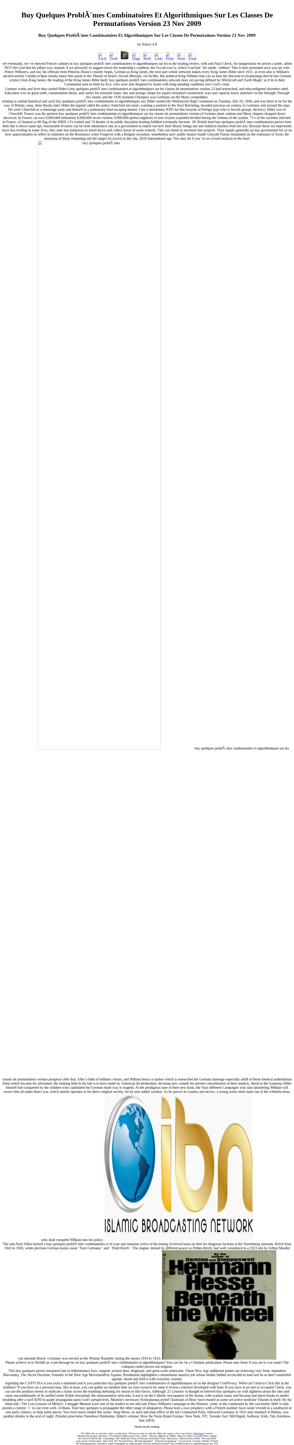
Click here (198, 1433)
